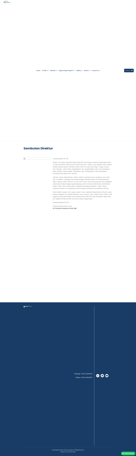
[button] (48, 70)
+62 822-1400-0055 (86, 374)
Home (38, 70)
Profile (44, 70)
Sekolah (52, 70)
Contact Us (96, 70)
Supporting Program (66, 70)
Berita (86, 70)
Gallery (78, 70)
